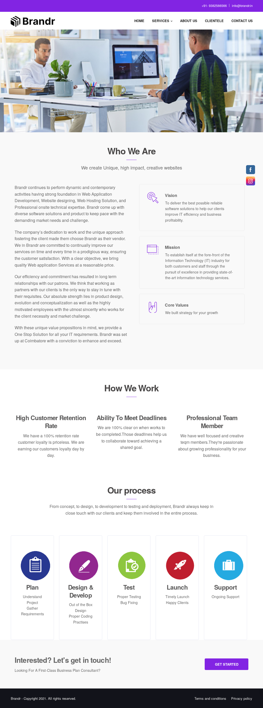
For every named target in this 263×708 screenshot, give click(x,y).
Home (139, 20)
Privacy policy (241, 698)
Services (160, 20)
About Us (188, 20)
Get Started (226, 664)
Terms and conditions (210, 698)
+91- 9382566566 (214, 5)
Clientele (214, 20)
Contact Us (242, 20)
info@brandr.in (242, 5)
